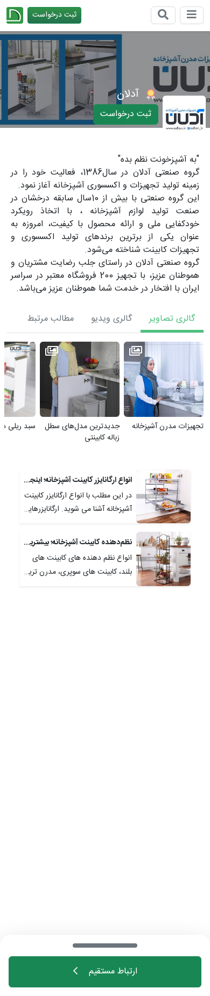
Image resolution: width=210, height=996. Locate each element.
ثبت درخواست (54, 15)
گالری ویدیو (111, 319)
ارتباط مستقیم (111, 971)
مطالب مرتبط (50, 319)
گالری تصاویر (172, 319)
